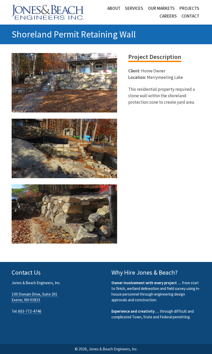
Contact (190, 16)
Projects (189, 8)
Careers (168, 16)
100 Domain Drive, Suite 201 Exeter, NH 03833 (35, 297)
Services (134, 8)
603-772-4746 (29, 311)
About (113, 8)
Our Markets (161, 8)
